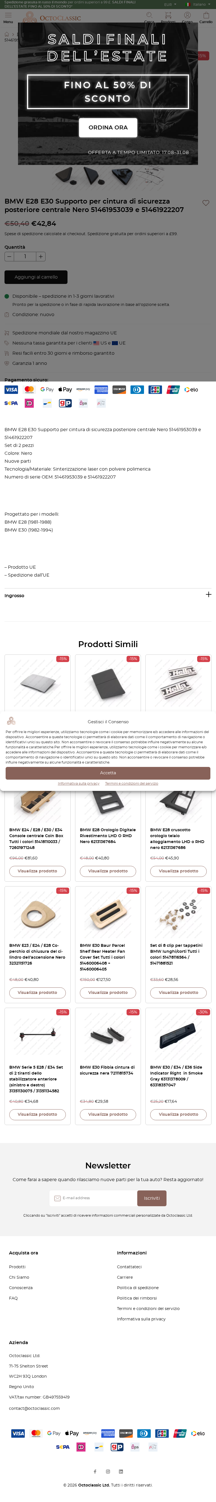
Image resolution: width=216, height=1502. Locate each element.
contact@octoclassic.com (34, 1409)
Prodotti (17, 1267)
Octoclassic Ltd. (94, 1485)
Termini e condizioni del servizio (131, 783)
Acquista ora (23, 1253)
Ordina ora (108, 128)
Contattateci (129, 1267)
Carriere (125, 1278)
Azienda (18, 1342)
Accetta (108, 773)
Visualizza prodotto (37, 871)
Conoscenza (21, 1288)
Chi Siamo (19, 1278)
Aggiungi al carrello (36, 277)
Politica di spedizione (138, 1288)
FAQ (13, 1298)
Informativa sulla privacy (79, 783)
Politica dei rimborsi (137, 1298)
